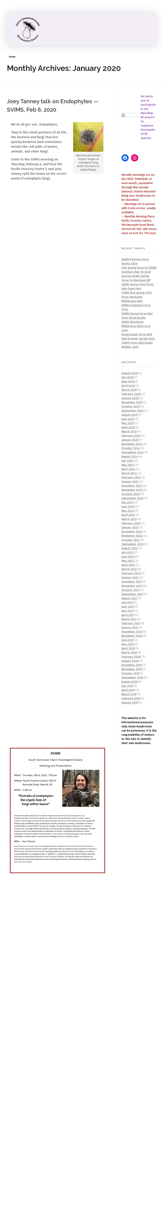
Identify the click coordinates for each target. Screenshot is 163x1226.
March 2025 (129, 431)
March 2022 (129, 569)
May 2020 (127, 644)
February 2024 (131, 477)
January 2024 (130, 481)
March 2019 (128, 694)
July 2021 (127, 602)
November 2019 (131, 669)
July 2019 (127, 686)
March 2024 (129, 473)
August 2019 (129, 681)
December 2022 (131, 531)
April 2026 (128, 385)
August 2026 (129, 373)
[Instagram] (134, 157)
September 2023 (132, 498)
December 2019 (131, 665)
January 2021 (129, 627)
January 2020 (130, 661)
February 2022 (131, 573)
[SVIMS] (29, 29)
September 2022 (132, 544)
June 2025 (127, 419)
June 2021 (127, 606)
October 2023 (130, 494)
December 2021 (131, 581)
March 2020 (129, 652)
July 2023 (127, 502)
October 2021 (130, 590)
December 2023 (131, 486)
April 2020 (128, 648)
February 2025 (130, 435)
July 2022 (127, 552)
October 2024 (130, 448)
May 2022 (127, 561)
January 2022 (130, 577)
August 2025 (129, 415)
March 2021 (128, 619)
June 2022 (127, 556)
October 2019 (130, 673)
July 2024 (127, 460)
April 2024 (128, 469)
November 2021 (131, 586)
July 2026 (127, 377)
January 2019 (129, 702)
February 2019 (130, 698)
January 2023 (130, 527)
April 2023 (128, 515)
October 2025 (130, 406)
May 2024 (127, 465)
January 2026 (130, 398)
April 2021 (128, 615)
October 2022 (130, 540)
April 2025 (128, 427)
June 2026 (127, 381)
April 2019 (128, 690)
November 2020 (132, 636)
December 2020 (131, 631)
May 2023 (127, 511)
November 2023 (131, 490)
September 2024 (132, 452)
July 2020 (127, 640)
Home (12, 56)
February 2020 (131, 656)
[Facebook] (125, 157)
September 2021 (132, 594)
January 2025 (129, 440)
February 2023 (131, 523)
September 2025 (132, 410)
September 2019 (132, 677)
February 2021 (130, 623)
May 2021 (127, 611)
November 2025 (131, 402)
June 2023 (127, 506)
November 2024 (132, 444)
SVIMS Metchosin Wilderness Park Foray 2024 (135, 326)
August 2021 (129, 598)
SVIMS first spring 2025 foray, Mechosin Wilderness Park (136, 297)
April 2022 (128, 565)
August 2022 (129, 548)
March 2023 (129, 519)
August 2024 (129, 456)
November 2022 (131, 536)
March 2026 (129, 390)
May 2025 (127, 423)
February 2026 (131, 394)
